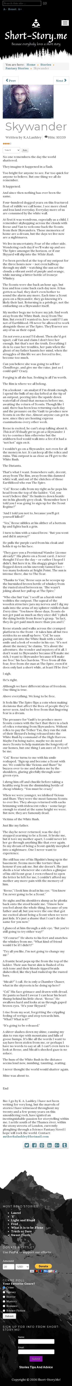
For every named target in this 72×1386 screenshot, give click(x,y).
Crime (10, 1287)
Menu (65, 23)
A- (5, 9)
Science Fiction (15, 1310)
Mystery (11, 1301)
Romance (12, 1306)
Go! (45, 3)
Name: (21, 1337)
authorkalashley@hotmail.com (26, 1136)
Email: (21, 1347)
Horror (11, 1296)
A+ (20, 9)
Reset (12, 9)
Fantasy (11, 1292)
